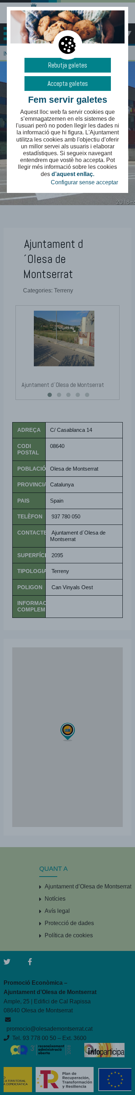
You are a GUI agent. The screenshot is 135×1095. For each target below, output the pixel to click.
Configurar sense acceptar (84, 182)
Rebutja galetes (67, 65)
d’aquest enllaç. (72, 174)
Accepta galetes (68, 83)
